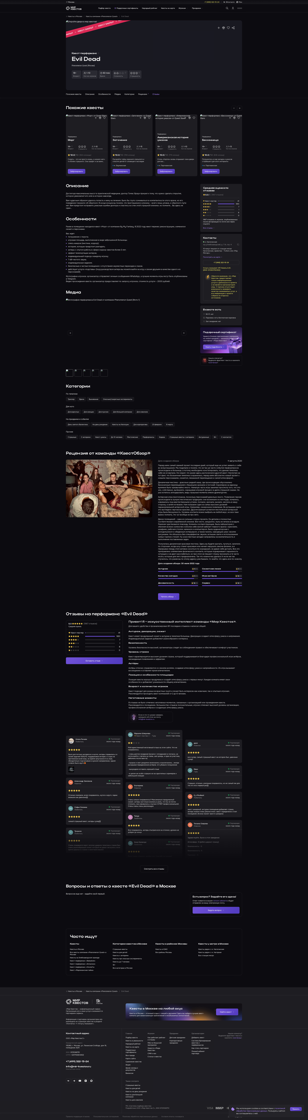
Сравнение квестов (133, 1062)
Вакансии (129, 1073)
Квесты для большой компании (134, 1096)
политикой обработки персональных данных (260, 1109)
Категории (129, 94)
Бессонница (210, 140)
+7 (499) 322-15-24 (77, 1061)
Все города (130, 1055)
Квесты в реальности (134, 1041)
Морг (71, 140)
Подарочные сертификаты (127, 8)
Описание (89, 94)
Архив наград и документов (132, 1069)
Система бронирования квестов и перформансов (201, 1043)
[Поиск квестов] (227, 8)
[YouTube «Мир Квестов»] (79, 1080)
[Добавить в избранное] (228, 27)
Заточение (120, 140)
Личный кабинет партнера (198, 1052)
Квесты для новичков (134, 1100)
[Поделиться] (233, 27)
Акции (128, 1065)
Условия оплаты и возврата (172, 1116)
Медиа (118, 94)
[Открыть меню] (239, 8)
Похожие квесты (73, 94)
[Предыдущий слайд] (70, 333)
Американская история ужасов (172, 138)
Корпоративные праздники (176, 1042)
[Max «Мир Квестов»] (91, 1080)
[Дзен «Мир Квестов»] (85, 1080)
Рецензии (143, 94)
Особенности (104, 94)
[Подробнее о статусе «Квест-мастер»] (149, 736)
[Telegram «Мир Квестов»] (74, 1080)
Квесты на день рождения (136, 1091)
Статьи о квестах (155, 1056)
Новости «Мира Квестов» (154, 1049)
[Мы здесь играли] (218, 27)
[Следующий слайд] (239, 108)
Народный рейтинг (149, 8)
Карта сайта (131, 1058)
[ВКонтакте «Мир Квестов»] (68, 1080)
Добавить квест (198, 1037)
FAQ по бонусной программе (154, 1044)
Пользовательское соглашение (106, 1116)
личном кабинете (220, 901)
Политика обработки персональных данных (139, 1116)
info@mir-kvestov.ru (146, 719)
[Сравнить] (223, 27)
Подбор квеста (104, 8)
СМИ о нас (152, 1053)
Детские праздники (177, 1037)
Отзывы (155, 94)
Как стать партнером (200, 1048)
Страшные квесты (133, 1085)
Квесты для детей (133, 1088)
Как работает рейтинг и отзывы (156, 1038)
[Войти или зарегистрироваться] (232, 8)
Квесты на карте (168, 8)
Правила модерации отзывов (78, 1116)
